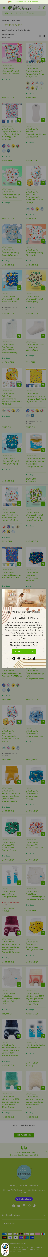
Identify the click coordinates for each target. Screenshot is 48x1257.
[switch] (5, 1253)
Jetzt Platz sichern (24, 652)
